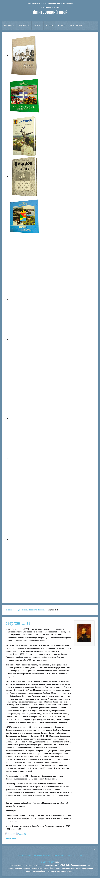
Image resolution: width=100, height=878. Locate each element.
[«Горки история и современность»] (24, 578)
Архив (56, 7)
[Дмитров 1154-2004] (24, 176)
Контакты (47, 7)
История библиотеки (51, 3)
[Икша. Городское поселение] (24, 217)
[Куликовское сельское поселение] (24, 96)
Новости (24, 26)
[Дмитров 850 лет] (24, 499)
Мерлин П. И (17, 623)
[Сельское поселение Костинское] (24, 339)
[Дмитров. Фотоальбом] (24, 539)
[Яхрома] (24, 136)
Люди (50, 26)
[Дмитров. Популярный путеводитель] (24, 259)
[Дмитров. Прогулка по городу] (24, 299)
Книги (62, 26)
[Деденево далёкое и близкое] (24, 55)
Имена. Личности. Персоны (33, 610)
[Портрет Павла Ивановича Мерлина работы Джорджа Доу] (10, 834)
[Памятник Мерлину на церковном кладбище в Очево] (21, 834)
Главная (10, 26)
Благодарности (33, 3)
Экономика (77, 26)
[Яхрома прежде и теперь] (24, 459)
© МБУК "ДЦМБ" (48, 862)
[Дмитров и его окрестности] (24, 380)
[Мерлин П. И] (84, 633)
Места (38, 26)
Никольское (10, 839)
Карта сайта (68, 3)
